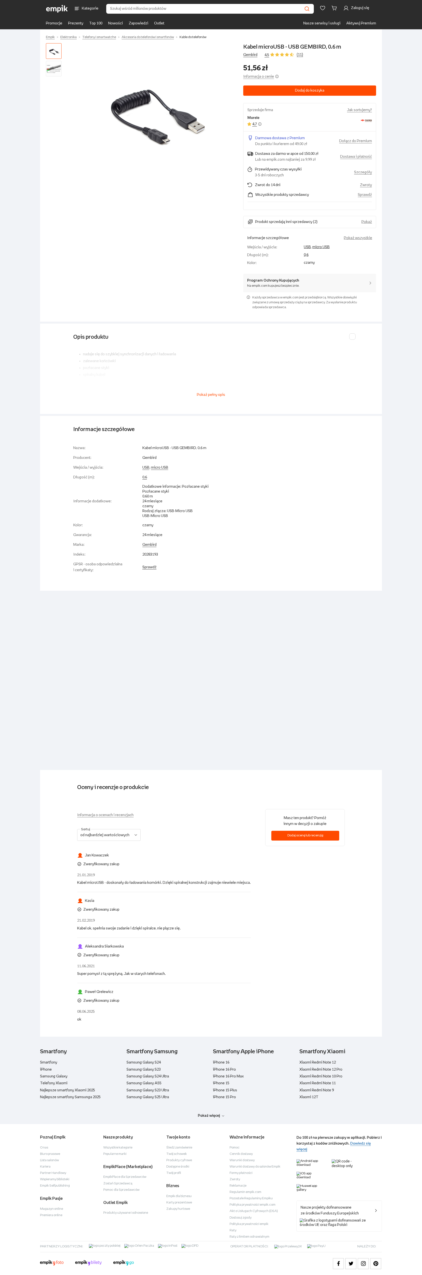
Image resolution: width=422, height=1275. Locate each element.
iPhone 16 (221, 1062)
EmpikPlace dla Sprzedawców (124, 1177)
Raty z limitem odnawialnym (249, 1236)
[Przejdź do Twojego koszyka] (335, 8)
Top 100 (95, 23)
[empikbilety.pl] (88, 1263)
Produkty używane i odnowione (125, 1212)
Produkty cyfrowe (179, 1160)
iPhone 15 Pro (224, 1097)
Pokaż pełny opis (211, 395)
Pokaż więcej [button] (209, 1115)
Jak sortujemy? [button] (359, 110)
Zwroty (235, 1179)
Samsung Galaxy (53, 1076)
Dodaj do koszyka (309, 90)
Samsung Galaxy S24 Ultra (148, 1076)
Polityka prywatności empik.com (252, 1204)
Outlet (159, 23)
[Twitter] (350, 1263)
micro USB (321, 247)
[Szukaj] (307, 9)
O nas (44, 1147)
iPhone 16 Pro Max (228, 1076)
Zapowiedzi (138, 23)
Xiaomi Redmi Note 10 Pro (320, 1076)
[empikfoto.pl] (51, 1263)
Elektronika (68, 37)
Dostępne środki (177, 1166)
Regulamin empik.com (245, 1192)
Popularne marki (115, 1154)
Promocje (54, 23)
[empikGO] (123, 1263)
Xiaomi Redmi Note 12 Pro (320, 1069)
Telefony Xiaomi (53, 1083)
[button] (153, 109)
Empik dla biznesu (179, 1196)
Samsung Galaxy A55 (144, 1083)
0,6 (306, 255)
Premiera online (51, 1215)
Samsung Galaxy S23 (144, 1069)
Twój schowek (176, 1154)
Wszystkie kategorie (117, 1147)
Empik (50, 37)
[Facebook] (338, 1263)
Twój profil (173, 1173)
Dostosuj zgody (241, 1217)
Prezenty (75, 23)
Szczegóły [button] (363, 172)
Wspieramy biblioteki (54, 1179)
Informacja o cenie (258, 76)
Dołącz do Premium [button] (355, 141)
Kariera (45, 1166)
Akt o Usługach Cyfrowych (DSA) (254, 1211)
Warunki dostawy (242, 1160)
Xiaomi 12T (308, 1097)
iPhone (46, 1069)
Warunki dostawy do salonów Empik (255, 1166)
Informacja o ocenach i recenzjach (105, 815)
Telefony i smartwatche (99, 37)
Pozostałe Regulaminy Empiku (251, 1198)
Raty (233, 1230)
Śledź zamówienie (179, 1147)
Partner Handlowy (53, 1173)
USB (307, 247)
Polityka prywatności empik (249, 1224)
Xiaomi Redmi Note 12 (317, 1062)
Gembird (250, 55)
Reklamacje (238, 1185)
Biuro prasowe (50, 1154)
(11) (300, 54)
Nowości (115, 23)
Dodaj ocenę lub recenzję (305, 835)
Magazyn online (51, 1209)
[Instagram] (363, 1263)
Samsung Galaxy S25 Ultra (148, 1097)
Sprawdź (365, 195)
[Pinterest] (375, 1263)
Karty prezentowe (179, 1202)
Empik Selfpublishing (55, 1185)
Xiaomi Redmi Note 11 (317, 1083)
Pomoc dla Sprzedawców (121, 1189)
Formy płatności (241, 1173)
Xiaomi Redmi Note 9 (316, 1090)
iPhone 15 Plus (225, 1090)
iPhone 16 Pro (224, 1069)
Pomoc (235, 1147)
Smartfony (48, 1062)
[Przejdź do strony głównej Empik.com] (57, 9)
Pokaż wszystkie (358, 238)
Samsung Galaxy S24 (144, 1062)
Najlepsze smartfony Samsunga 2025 (70, 1097)
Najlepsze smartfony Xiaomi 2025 (67, 1090)
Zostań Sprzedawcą (117, 1183)
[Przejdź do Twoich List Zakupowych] (323, 8)
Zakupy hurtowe (178, 1209)
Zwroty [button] (366, 185)
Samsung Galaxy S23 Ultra (148, 1090)
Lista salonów (49, 1160)
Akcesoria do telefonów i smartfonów (148, 37)
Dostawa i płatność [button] (356, 156)
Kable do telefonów (192, 37)
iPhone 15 (221, 1083)
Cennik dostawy (241, 1154)
